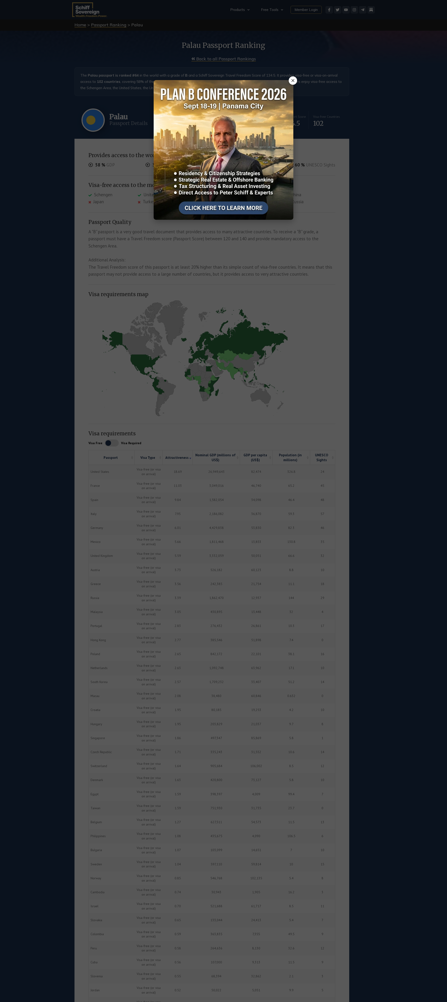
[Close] (293, 80)
